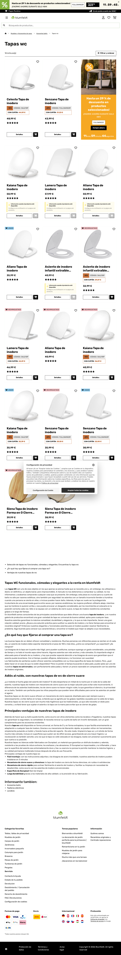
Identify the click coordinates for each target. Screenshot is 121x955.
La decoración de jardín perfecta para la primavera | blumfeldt (74, 840)
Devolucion (10, 884)
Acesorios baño (42, 33)
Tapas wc (55, 33)
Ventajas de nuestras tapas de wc (22, 572)
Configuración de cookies (16, 902)
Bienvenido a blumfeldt (72, 833)
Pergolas (8, 867)
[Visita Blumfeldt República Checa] (72, 921)
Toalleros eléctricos (15, 788)
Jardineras (9, 845)
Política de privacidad (97, 919)
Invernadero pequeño (14, 848)
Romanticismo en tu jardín (73, 847)
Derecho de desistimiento (16, 894)
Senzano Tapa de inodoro (57, 101)
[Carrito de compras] (114, 18)
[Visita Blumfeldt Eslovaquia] (68, 921)
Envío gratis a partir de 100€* (104, 11)
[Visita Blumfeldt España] (82, 915)
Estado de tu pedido (14, 880)
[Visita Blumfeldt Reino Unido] (63, 921)
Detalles (19, 134)
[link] (22, 77)
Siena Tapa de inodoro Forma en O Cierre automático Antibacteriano (22, 511)
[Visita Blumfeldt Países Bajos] (82, 921)
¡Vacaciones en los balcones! (74, 861)
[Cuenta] (103, 18)
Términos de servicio (97, 921)
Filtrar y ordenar (107, 53)
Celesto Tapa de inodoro (18, 101)
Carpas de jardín (12, 841)
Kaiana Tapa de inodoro (17, 187)
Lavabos (11, 791)
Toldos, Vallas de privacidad (17, 833)
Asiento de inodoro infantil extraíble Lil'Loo (58, 268)
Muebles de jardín (12, 837)
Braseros (9, 856)
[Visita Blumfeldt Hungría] (77, 921)
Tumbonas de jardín (13, 864)
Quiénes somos (97, 833)
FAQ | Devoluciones (13, 898)
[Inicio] (8, 33)
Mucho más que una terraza (74, 857)
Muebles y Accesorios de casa (21, 33)
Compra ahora (91, 4)
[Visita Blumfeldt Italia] (77, 915)
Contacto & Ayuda (13, 876)
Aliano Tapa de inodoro (93, 187)
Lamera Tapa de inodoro (56, 187)
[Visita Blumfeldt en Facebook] (6, 949)
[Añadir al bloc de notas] (37, 61)
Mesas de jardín (12, 860)
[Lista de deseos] (108, 18)
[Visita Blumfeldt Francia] (72, 915)
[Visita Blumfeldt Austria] (68, 915)
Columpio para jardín (14, 852)
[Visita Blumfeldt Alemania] (63, 915)
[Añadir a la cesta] (35, 134)
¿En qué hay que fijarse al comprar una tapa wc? (28, 568)
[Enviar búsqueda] (4, 25)
